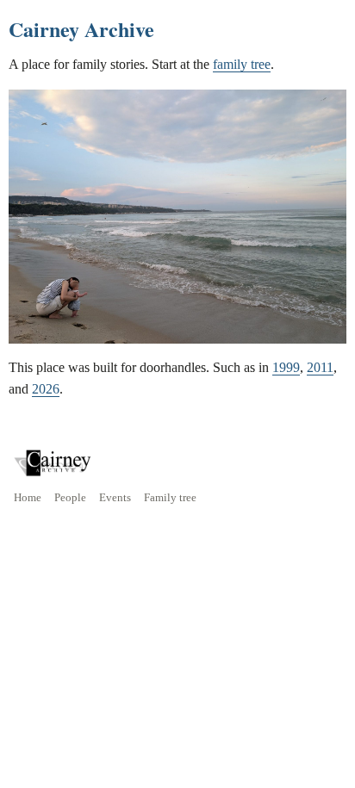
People (70, 497)
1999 (286, 367)
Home (27, 497)
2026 (45, 389)
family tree (242, 64)
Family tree (170, 497)
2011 (320, 367)
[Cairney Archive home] (52, 463)
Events (115, 497)
